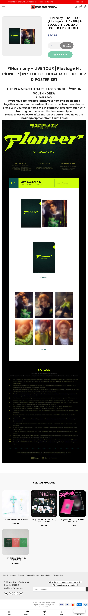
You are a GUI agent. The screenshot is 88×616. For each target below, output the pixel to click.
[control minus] (51, 45)
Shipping (21, 575)
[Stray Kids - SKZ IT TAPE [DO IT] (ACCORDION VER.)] (44, 503)
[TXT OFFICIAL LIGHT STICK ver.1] (15, 503)
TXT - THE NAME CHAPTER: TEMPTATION (15, 559)
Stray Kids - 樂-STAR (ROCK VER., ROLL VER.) (72, 521)
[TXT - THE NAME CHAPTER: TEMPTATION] (15, 542)
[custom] (6, 593)
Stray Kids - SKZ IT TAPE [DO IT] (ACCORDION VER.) (44, 521)
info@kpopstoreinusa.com (14, 588)
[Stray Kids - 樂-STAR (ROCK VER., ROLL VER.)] (72, 503)
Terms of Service (32, 575)
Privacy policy (58, 575)
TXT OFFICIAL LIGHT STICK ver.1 (16, 520)
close (5, 2)
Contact (13, 575)
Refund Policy (46, 575)
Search (5, 575)
